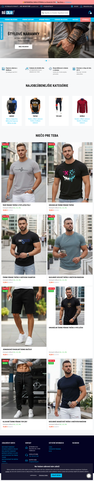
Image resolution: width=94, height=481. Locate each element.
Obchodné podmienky (8, 447)
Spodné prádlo (44, 20)
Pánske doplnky (28, 20)
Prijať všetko (56, 475)
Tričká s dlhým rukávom (35, 119)
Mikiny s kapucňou (12, 119)
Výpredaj (85, 20)
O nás (50, 447)
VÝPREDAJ (68, 2)
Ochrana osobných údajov (10, 449)
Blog (50, 451)
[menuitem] (12, 19)
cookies (7, 471)
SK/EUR (76, 6)
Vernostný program (55, 449)
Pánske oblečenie (11, 20)
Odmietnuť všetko (43, 475)
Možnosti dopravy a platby (10, 453)
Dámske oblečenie (61, 20)
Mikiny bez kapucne (12, 121)
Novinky (75, 20)
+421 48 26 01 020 (33, 456)
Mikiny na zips (11, 123)
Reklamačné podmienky (9, 451)
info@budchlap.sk (48, 6)
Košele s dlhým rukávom (82, 119)
